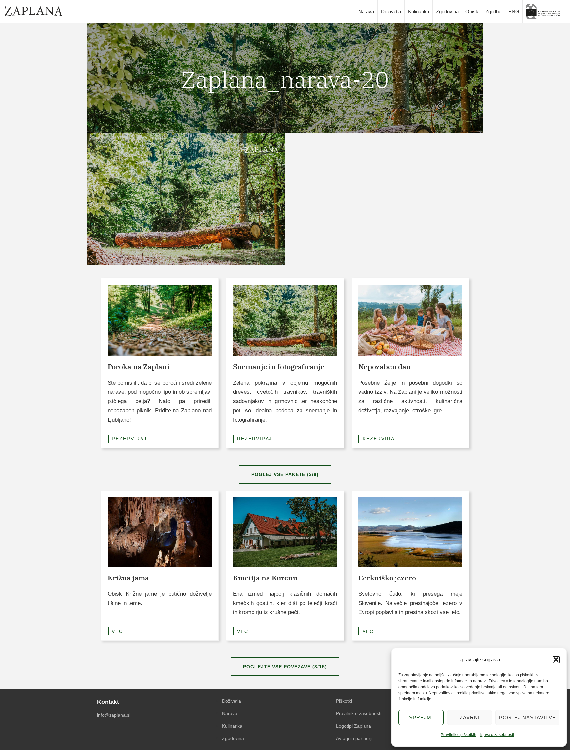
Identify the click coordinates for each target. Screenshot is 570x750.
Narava (366, 11)
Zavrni (470, 717)
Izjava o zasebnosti (497, 735)
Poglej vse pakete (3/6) (285, 474)
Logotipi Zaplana (353, 726)
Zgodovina (447, 11)
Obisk (471, 11)
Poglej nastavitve (527, 717)
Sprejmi (421, 717)
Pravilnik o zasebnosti (358, 713)
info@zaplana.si (113, 715)
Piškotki (344, 700)
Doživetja (391, 11)
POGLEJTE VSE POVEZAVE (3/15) (285, 666)
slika (546, 11)
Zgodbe (493, 11)
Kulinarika (418, 11)
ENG (513, 11)
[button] (556, 659)
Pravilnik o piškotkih (458, 735)
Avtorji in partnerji (354, 738)
